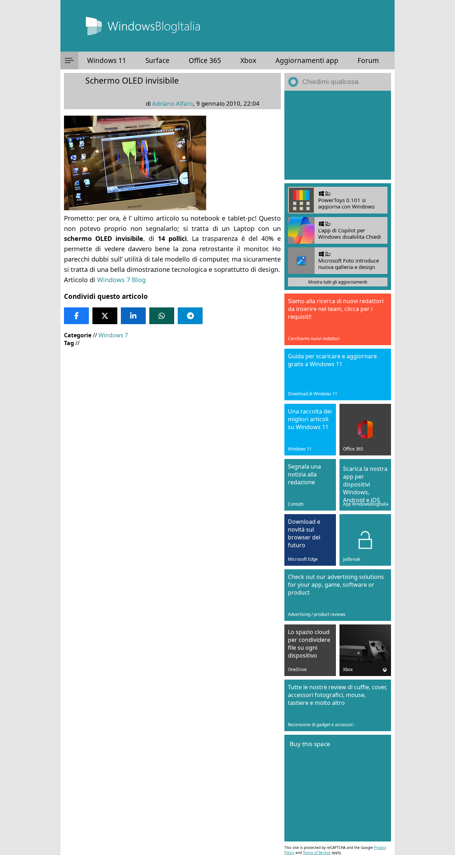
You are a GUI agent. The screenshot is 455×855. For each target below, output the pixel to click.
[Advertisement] (172, 404)
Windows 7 (113, 335)
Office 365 (205, 60)
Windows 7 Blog (121, 279)
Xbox (248, 60)
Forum (368, 60)
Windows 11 (106, 60)
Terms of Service (317, 852)
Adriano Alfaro (172, 103)
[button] (69, 60)
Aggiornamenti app (306, 60)
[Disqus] (172, 557)
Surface (157, 60)
